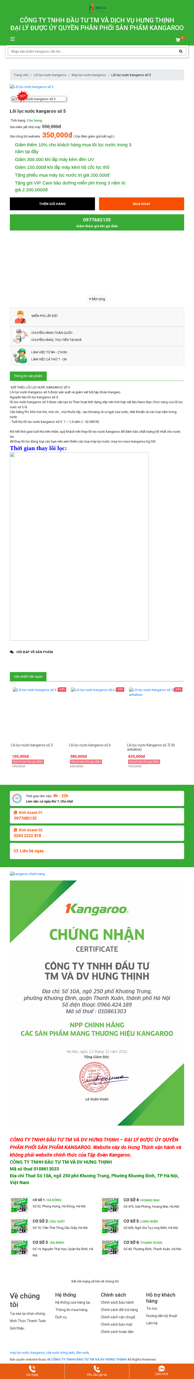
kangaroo (38, 1352)
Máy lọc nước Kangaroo (89, 75)
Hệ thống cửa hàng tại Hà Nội (72, 1302)
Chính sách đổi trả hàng (119, 1310)
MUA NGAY (141, 204)
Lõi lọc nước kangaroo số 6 (90, 745)
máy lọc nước (19, 1352)
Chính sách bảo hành (117, 1302)
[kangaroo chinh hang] (97, 873)
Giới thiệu (17, 1328)
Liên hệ (151, 1323)
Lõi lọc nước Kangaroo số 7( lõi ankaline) (151, 747)
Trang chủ (21, 75)
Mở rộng (98, 299)
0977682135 (25, 818)
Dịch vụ (61, 1317)
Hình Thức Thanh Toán (28, 1321)
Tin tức (151, 1308)
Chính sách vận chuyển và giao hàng (119, 1317)
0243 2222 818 (27, 835)
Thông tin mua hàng (71, 1310)
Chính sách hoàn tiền (117, 1332)
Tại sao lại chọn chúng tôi (27, 1314)
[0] (178, 40)
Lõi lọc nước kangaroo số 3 (32, 745)
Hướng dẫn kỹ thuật (161, 1316)
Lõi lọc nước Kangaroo (50, 75)
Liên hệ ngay (32, 850)
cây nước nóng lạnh (60, 1352)
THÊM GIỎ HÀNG (52, 204)
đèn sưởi (82, 1352)
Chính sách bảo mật (116, 1324)
